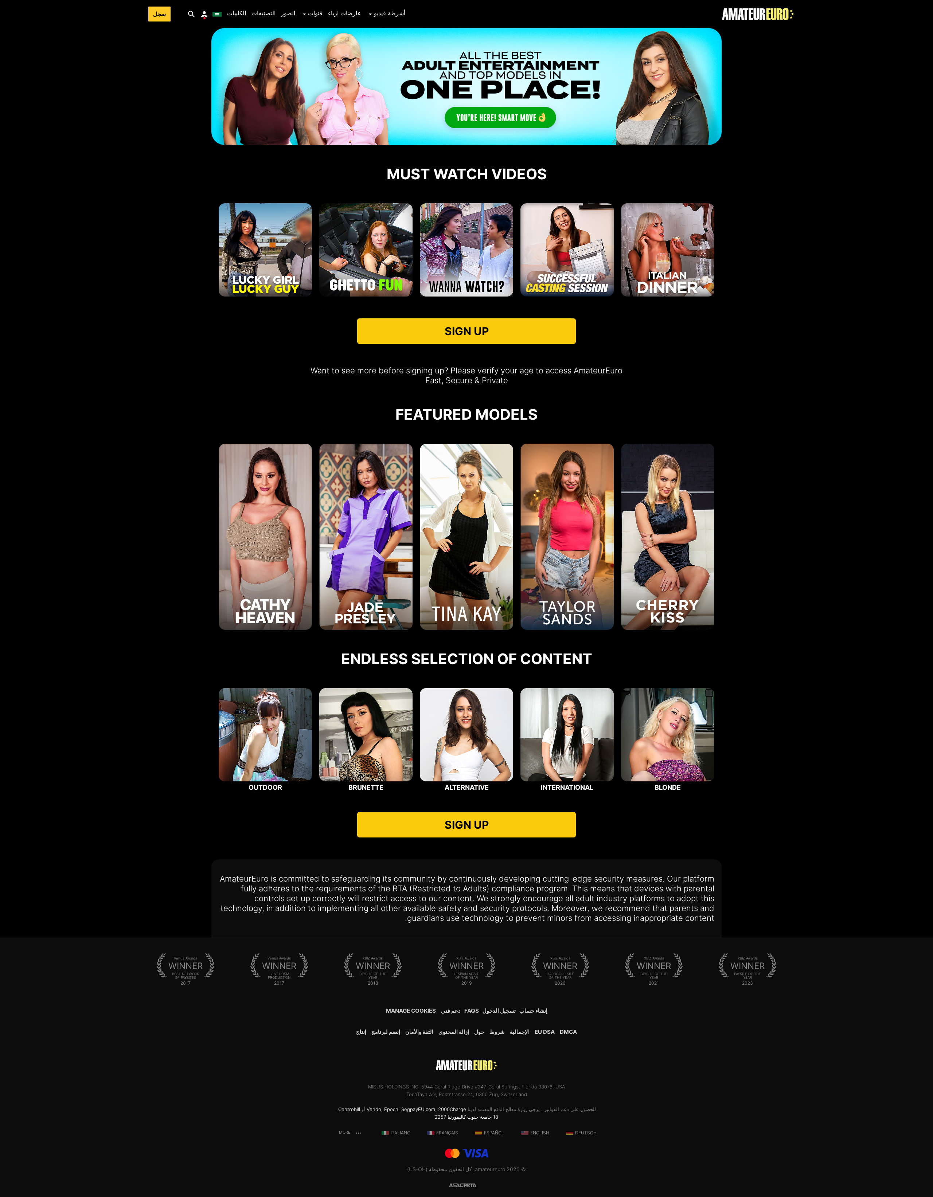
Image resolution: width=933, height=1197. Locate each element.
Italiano (400, 1132)
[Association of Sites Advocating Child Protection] (457, 1185)
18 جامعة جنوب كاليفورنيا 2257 (466, 1117)
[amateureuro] (758, 14)
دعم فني (451, 1010)
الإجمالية (520, 1031)
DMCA (568, 1031)
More (345, 1132)
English (539, 1132)
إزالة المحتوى (453, 1031)
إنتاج (361, 1031)
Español (494, 1132)
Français (447, 1132)
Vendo (374, 1109)
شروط (497, 1031)
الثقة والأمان (419, 1031)
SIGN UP (467, 331)
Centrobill (349, 1109)
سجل (159, 14)
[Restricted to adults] (475, 1185)
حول (479, 1031)
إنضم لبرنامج (385, 1031)
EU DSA (545, 1031)
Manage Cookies (411, 1010)
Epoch (391, 1109)
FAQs (471, 1010)
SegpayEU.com (418, 1109)
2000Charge (452, 1109)
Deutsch (586, 1132)
